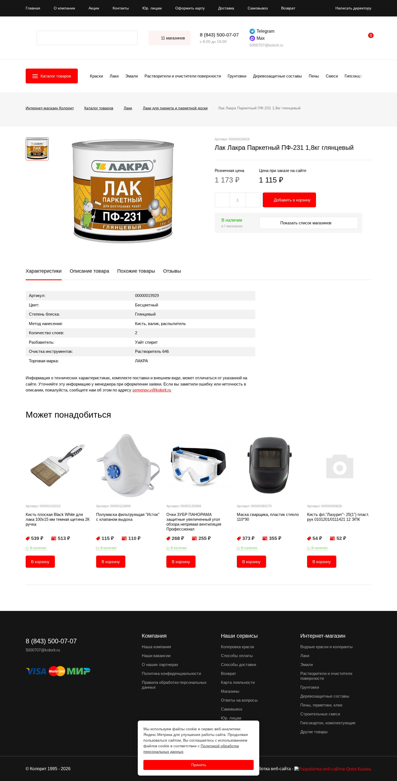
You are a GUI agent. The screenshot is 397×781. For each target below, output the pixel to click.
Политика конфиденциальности (171, 673)
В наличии (38, 548)
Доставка (226, 8)
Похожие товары (136, 271)
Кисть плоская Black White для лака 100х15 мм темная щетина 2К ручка (58, 519)
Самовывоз (258, 8)
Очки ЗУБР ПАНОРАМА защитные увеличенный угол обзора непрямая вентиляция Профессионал (193, 521)
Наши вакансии (156, 655)
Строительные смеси (320, 714)
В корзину (40, 561)
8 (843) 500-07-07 (219, 35)
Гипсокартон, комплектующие (327, 723)
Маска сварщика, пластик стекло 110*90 (268, 517)
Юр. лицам (152, 8)
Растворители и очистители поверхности (182, 76)
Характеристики (44, 271)
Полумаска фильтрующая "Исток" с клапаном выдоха (127, 517)
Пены (314, 76)
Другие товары (314, 731)
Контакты (121, 8)
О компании (64, 8)
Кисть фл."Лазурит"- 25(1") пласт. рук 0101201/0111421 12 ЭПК (338, 517)
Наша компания (156, 646)
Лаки (114, 76)
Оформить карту (190, 8)
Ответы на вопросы (239, 700)
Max (261, 38)
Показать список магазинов (306, 223)
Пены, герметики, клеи (321, 705)
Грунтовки (237, 76)
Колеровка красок (237, 646)
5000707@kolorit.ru (266, 45)
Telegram (265, 31)
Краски (96, 76)
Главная (33, 8)
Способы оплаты (237, 655)
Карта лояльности (238, 682)
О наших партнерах (160, 664)
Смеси (332, 76)
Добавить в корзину (292, 200)
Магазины (230, 691)
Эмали (131, 76)
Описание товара (89, 271)
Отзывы (172, 271)
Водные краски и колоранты (326, 646)
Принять (198, 765)
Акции (94, 8)
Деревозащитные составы (277, 76)
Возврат (288, 8)
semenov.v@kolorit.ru (151, 390)
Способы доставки (238, 664)
